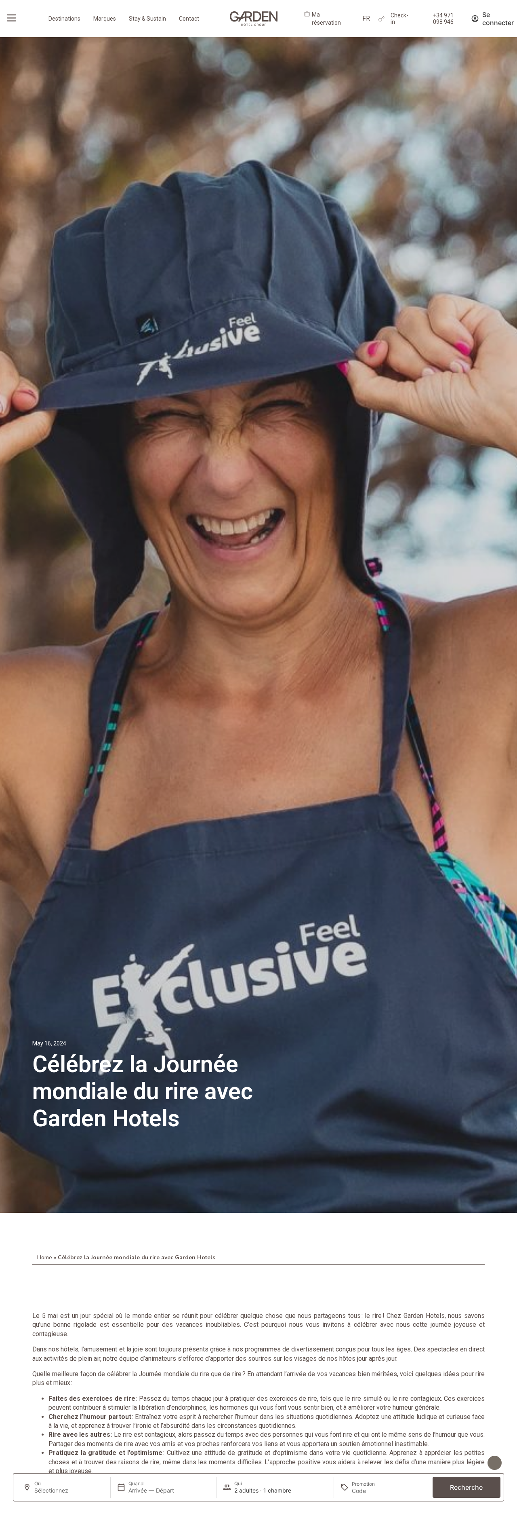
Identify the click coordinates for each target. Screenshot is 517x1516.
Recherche (466, 1487)
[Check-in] (381, 19)
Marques (104, 18)
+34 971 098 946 (443, 18)
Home (44, 1257)
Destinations (64, 18)
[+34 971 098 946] (424, 19)
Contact (189, 18)
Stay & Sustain (147, 18)
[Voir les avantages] (495, 1463)
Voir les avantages (464, 1459)
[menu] (11, 18)
